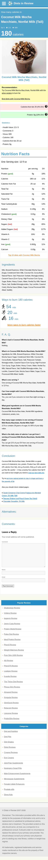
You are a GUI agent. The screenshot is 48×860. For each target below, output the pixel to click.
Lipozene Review (11, 713)
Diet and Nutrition (11, 731)
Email (3, 577)
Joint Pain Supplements (13, 763)
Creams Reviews (11, 752)
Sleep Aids (8, 795)
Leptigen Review (10, 671)
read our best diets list (36, 473)
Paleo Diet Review (11, 634)
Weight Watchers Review (14, 650)
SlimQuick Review (11, 703)
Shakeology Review (12, 608)
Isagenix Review (10, 618)
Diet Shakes (9, 742)
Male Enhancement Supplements (17, 774)
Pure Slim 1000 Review (13, 655)
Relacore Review (11, 708)
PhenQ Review (10, 645)
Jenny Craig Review (12, 624)
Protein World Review (12, 629)
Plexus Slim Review (12, 687)
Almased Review (11, 692)
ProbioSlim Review (11, 719)
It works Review (10, 676)
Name (3, 569)
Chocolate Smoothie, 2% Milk (14, 501)
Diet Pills (7, 737)
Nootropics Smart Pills (13, 768)
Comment (5, 542)
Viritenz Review (10, 613)
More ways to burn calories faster (24, 325)
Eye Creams (9, 758)
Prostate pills (9, 789)
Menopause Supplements (14, 779)
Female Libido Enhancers (14, 784)
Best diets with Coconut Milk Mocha (16, 99)
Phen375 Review (11, 666)
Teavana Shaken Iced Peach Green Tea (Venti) (20, 498)
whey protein (7, 93)
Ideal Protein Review (12, 639)
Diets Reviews (10, 747)
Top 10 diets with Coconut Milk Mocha (24, 255)
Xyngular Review (11, 697)
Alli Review (8, 661)
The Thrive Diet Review (13, 682)
